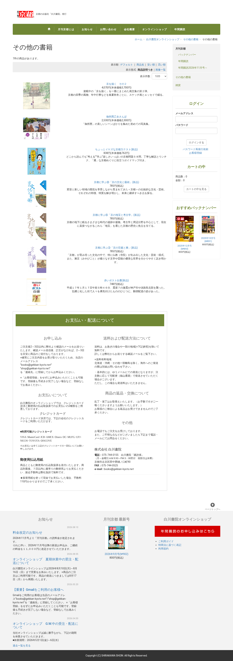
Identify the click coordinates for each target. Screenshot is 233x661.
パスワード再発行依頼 (195, 149)
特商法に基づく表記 (169, 544)
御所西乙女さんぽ (116, 116)
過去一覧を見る (22, 645)
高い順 (162, 64)
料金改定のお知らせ (27, 532)
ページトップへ (212, 509)
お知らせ (87, 29)
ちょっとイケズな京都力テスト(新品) (116, 149)
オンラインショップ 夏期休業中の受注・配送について (45, 561)
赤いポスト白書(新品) (116, 280)
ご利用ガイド (166, 541)
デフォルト (126, 64)
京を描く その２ (116, 83)
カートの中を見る (196, 189)
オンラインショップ (154, 29)
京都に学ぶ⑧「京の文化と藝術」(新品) (116, 182)
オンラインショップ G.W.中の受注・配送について (45, 625)
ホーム (138, 39)
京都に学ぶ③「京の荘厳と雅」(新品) (116, 247)
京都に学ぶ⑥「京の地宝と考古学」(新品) (116, 214)
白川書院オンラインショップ (162, 39)
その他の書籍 (190, 39)
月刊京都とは (66, 29)
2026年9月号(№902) (116, 554)
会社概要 (129, 29)
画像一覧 (160, 69)
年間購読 (179, 29)
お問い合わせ (108, 29)
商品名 (140, 64)
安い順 (151, 64)
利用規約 (163, 548)
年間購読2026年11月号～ (192, 67)
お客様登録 (195, 152)
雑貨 (178, 85)
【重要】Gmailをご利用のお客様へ (38, 589)
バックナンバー (187, 54)
